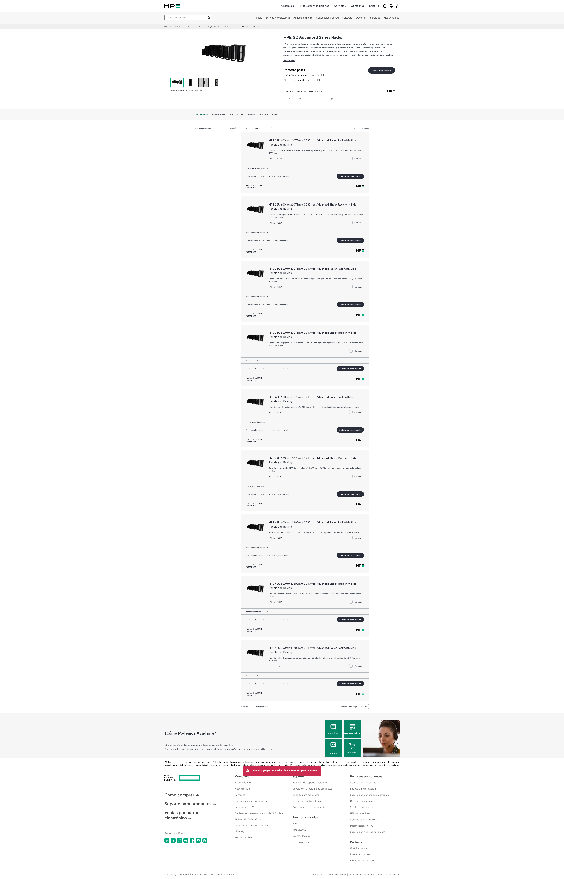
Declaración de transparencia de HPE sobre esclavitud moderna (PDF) (259, 816)
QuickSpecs (288, 91)
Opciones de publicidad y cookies (365, 874)
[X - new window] (173, 840)
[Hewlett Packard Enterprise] (172, 5)
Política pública (243, 837)
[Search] (209, 17)
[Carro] (385, 5)
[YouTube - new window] (198, 840)
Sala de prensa (301, 842)
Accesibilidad (242, 788)
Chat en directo (333, 733)
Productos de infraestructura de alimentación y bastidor (198, 27)
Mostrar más (289, 60)
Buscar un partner (360, 854)
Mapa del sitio (393, 874)
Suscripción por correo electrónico (369, 794)
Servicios (340, 5)
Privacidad (318, 874)
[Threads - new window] (185, 840)
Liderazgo (240, 831)
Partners (356, 842)
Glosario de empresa (361, 801)
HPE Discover (300, 829)
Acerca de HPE (243, 782)
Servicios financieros (361, 807)
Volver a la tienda (170, 27)
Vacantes (240, 794)
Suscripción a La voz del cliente (367, 831)
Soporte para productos (352, 733)
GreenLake (288, 5)
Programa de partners (362, 860)
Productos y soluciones (314, 5)
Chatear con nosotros (305, 98)
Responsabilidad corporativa (251, 801)
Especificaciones (315, 91)
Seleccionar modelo (381, 70)
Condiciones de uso (336, 874)
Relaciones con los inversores (251, 825)
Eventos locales (301, 835)
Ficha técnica (301, 91)
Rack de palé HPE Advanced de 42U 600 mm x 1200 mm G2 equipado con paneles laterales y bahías (314, 532)
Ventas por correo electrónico (181, 815)
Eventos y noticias (305, 817)
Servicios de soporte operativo (310, 782)
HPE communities (360, 813)
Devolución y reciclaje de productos (312, 788)
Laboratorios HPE (244, 807)
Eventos (297, 823)
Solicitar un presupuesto (350, 176)
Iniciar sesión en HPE (361, 825)
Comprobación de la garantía (309, 807)
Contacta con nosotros (363, 782)
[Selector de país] (391, 5)
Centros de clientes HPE (363, 819)
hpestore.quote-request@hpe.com (254, 748)
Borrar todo (232, 128)
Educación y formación (363, 788)
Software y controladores (307, 801)
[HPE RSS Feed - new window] (204, 840)
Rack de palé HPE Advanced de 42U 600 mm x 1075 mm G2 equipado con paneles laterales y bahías (314, 406)
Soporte (374, 5)
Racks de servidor (233, 27)
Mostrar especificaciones (255, 168)
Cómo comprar (352, 752)
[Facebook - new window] (192, 840)
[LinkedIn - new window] (166, 840)
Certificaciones (358, 848)
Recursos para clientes (366, 776)
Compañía (357, 5)
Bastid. (222, 27)
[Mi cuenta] (398, 5)
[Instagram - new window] (179, 840)
